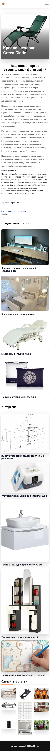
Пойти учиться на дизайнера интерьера (23, 675)
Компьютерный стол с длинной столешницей (18, 269)
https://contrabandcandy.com (13, 212)
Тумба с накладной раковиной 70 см (21, 564)
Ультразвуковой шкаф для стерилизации (24, 495)
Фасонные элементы (9, 170)
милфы (4, 214)
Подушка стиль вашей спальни (18, 397)
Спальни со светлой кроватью (18, 314)
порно (4, 202)
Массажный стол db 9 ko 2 (16, 353)
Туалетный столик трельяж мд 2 (19, 637)
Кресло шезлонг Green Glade (19, 50)
